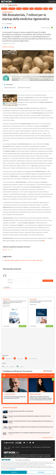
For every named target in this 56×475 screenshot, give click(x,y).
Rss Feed (17, 447)
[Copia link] (13, 27)
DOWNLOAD (22, 326)
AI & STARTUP (43, 375)
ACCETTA (13, 472)
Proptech (46, 8)
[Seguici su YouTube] (33, 442)
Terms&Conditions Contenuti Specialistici (41, 447)
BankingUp (18, 8)
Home (3, 23)
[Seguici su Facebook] (30, 442)
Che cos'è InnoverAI (33, 375)
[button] (4, 5)
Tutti (4, 375)
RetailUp (31, 8)
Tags (13, 447)
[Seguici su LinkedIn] (24, 442)
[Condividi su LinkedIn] (5, 27)
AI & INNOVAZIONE (11, 375)
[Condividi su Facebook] (8, 27)
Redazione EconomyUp (8, 47)
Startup (50, 8)
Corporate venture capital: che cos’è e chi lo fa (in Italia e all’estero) (23, 260)
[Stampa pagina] (10, 27)
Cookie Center (7, 448)
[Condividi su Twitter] (3, 27)
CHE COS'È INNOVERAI (22, 375)
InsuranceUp (25, 8)
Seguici (17, 442)
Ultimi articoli (4, 8)
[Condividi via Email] (15, 27)
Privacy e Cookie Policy (26, 447)
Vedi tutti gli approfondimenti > (47, 437)
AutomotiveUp (12, 8)
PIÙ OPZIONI (41, 472)
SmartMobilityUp (38, 8)
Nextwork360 (7, 454)
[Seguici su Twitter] (27, 442)
